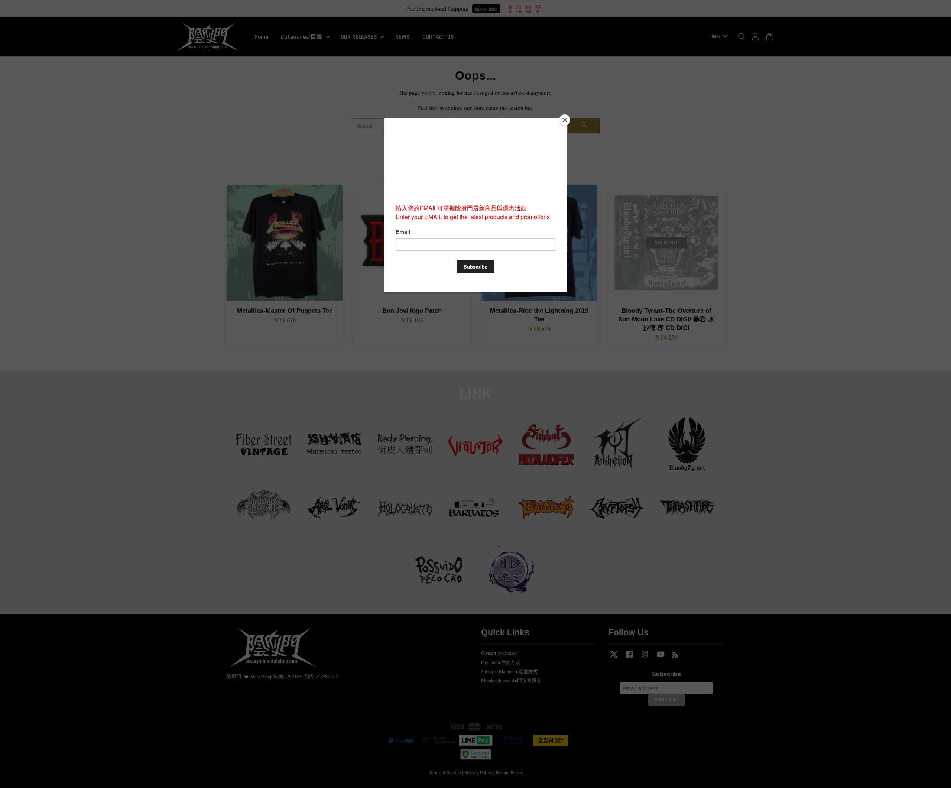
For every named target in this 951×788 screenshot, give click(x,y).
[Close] (564, 120)
